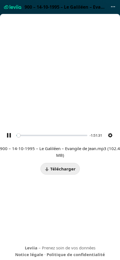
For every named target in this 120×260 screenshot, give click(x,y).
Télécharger (62, 169)
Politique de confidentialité (76, 254)
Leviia (31, 248)
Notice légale (29, 254)
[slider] (51, 135)
